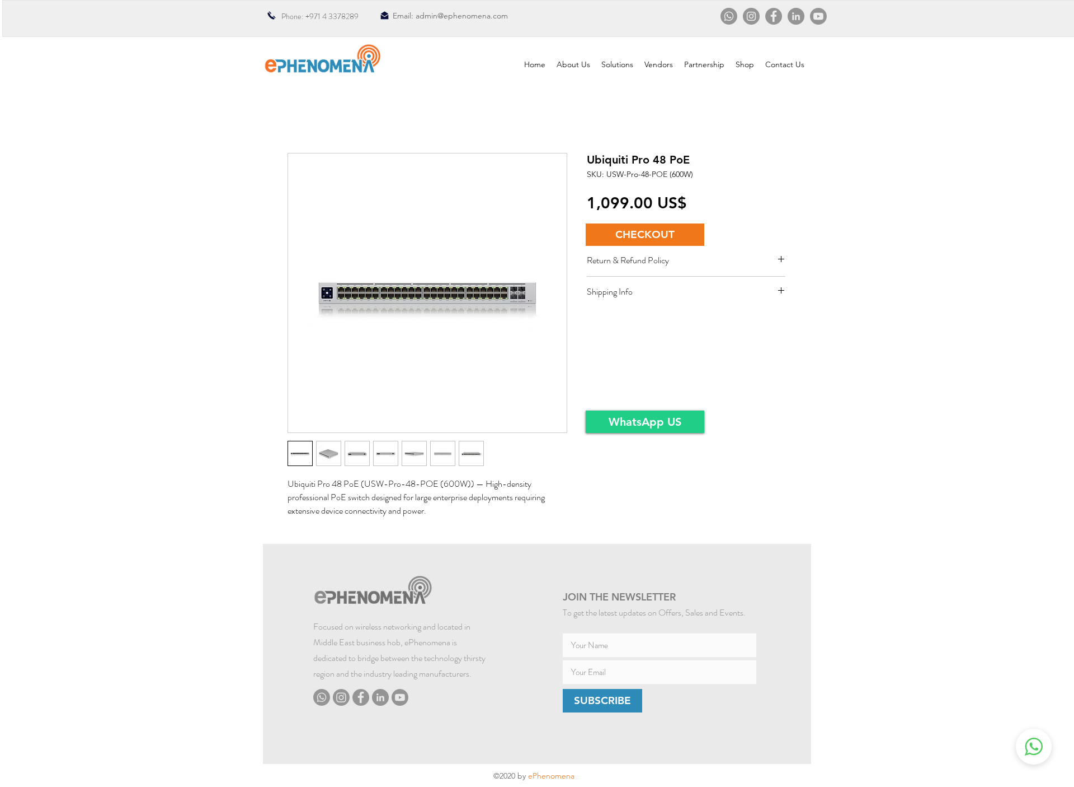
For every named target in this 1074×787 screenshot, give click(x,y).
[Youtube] (818, 16)
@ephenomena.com (472, 16)
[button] (645, 234)
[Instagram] (751, 16)
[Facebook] (773, 16)
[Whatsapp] (728, 16)
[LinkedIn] (796, 16)
